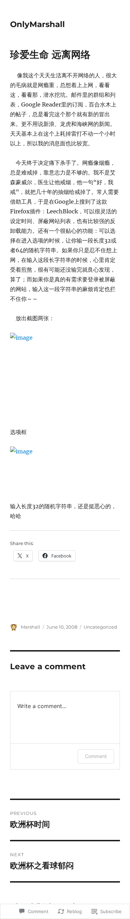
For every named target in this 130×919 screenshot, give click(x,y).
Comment (96, 756)
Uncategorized (100, 627)
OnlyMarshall (37, 24)
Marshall (30, 627)
